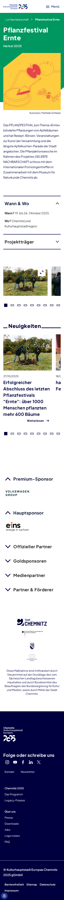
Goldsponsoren (29, 561)
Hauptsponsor (28, 512)
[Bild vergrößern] (25, 293)
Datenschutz (47, 884)
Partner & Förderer (33, 589)
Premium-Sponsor (33, 479)
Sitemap (31, 884)
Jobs (7, 829)
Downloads (12, 823)
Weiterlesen (35, 420)
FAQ (7, 841)
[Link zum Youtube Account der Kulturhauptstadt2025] (15, 762)
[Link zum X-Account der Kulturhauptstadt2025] (39, 762)
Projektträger (19, 241)
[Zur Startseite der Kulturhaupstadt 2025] (15, 6)
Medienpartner (29, 575)
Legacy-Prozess (15, 800)
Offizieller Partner (32, 546)
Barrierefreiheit (14, 884)
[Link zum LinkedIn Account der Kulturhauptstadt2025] (31, 762)
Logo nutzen (12, 835)
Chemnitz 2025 (14, 788)
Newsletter (28, 771)
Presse (9, 817)
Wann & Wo (17, 203)
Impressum (12, 890)
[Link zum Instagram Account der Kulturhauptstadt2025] (7, 762)
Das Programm (14, 794)
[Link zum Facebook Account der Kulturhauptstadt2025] (23, 762)
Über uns (10, 811)
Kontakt (9, 771)
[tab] (5, 305)
